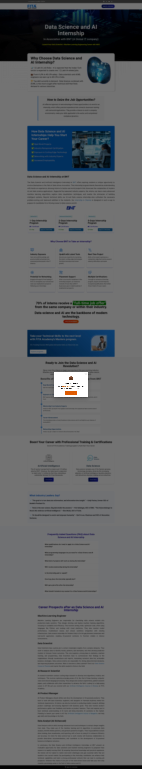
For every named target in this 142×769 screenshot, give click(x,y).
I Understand (71, 393)
